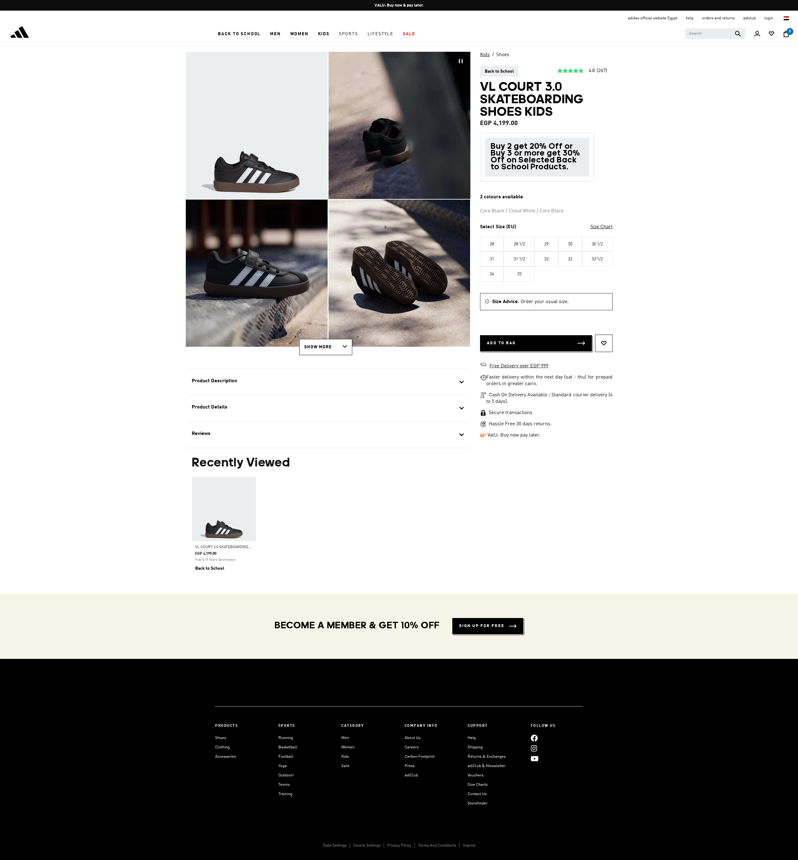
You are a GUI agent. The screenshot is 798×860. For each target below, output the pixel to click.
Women (347, 747)
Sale (345, 766)
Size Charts (478, 785)
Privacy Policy (399, 845)
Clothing (222, 747)
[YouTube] (534, 758)
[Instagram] (534, 748)
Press (410, 766)
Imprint (469, 845)
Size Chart (601, 227)
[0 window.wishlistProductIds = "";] (771, 34)
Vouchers (475, 775)
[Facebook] (534, 738)
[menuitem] (239, 34)
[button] (239, 34)
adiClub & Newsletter (487, 766)
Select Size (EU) (498, 227)
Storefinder (478, 803)
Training (285, 794)
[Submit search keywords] (737, 34)
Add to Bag (501, 343)
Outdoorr (286, 775)
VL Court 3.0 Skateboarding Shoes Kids (232, 547)
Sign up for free (481, 626)
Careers (412, 747)
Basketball (287, 747)
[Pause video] (460, 61)
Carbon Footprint (420, 757)
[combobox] (715, 33)
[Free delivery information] (483, 365)
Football (285, 757)
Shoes (502, 54)
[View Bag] (786, 33)
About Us (413, 738)
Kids (485, 54)
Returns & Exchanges (487, 757)
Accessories (225, 757)
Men (345, 738)
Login (769, 18)
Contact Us (477, 794)
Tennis (284, 785)
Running (285, 738)
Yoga (282, 766)
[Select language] (786, 18)
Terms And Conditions (437, 845)
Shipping (475, 747)
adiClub (411, 775)
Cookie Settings (367, 845)
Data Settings (335, 845)
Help (472, 738)
